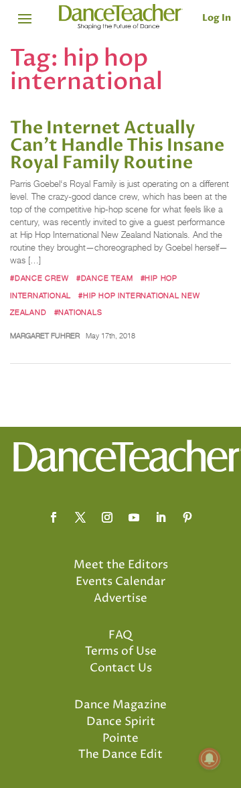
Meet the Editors (121, 565)
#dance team (104, 278)
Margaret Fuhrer (45, 335)
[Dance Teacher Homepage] (121, 17)
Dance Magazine (120, 705)
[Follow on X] (80, 517)
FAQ (120, 635)
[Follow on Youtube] (134, 517)
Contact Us (121, 668)
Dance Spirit (120, 722)
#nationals (78, 312)
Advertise (120, 598)
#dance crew (39, 278)
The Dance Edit (120, 754)
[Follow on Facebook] (53, 517)
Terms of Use (121, 651)
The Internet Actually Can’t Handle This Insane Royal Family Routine (117, 145)
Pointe (120, 738)
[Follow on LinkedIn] (160, 517)
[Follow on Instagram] (107, 517)
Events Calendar (120, 582)
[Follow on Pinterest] (187, 517)
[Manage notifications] (209, 758)
